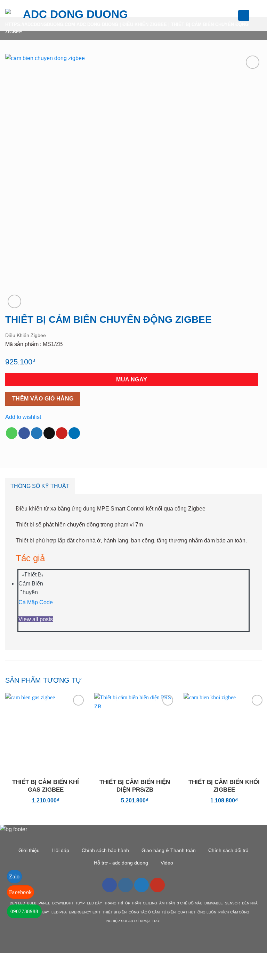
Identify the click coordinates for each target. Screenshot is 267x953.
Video (167, 863)
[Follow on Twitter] (141, 885)
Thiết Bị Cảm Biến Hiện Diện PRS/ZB (134, 786)
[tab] (40, 486)
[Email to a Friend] (49, 433)
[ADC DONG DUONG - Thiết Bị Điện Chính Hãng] (72, 15)
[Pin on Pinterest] (61, 433)
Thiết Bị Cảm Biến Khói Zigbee (224, 786)
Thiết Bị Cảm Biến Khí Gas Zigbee (45, 786)
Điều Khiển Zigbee (25, 335)
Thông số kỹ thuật (40, 486)
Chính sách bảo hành (105, 850)
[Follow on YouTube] (157, 885)
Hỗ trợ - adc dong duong (121, 863)
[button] (149, 15)
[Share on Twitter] (36, 433)
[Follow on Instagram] (125, 885)
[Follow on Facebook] (109, 885)
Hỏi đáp (60, 850)
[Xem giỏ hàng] (258, 15)
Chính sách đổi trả (228, 850)
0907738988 (24, 911)
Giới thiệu (29, 850)
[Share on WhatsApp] (11, 433)
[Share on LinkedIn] (74, 433)
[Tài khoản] (243, 15)
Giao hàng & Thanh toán (168, 850)
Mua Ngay (131, 379)
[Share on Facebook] (24, 433)
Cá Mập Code (35, 602)
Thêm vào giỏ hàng (43, 399)
